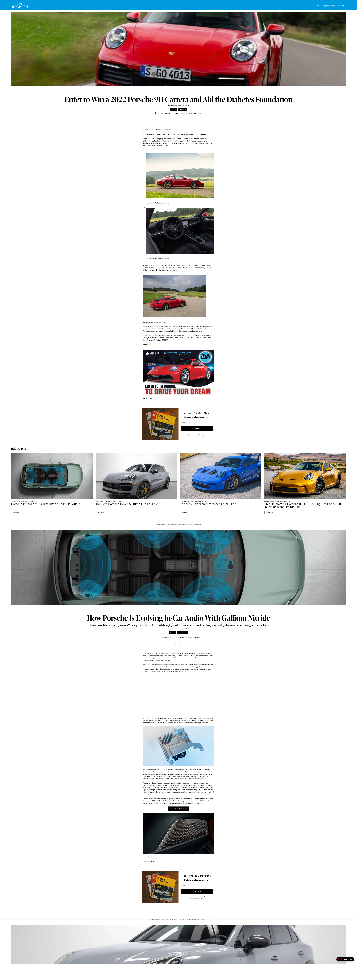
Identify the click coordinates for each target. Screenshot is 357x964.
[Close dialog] (220, 455)
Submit (198, 494)
